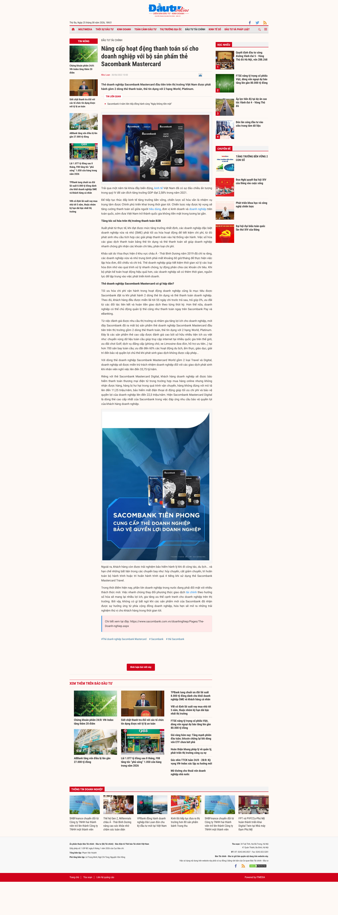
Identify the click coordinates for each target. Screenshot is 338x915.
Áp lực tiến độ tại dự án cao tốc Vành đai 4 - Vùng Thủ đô (251, 102)
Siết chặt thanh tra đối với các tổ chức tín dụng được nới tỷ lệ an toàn (82, 103)
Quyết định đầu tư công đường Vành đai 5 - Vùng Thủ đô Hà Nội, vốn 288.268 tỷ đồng (251, 56)
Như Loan (105, 75)
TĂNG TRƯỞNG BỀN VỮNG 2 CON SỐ (252, 158)
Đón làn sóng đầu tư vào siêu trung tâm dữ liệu (249, 123)
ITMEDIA (260, 877)
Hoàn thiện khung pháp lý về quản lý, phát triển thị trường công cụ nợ (191, 751)
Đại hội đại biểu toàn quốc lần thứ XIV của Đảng (250, 227)
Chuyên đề (224, 148)
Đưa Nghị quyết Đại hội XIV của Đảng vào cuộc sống (251, 181)
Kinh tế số (215, 29)
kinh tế (158, 188)
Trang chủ (74, 877)
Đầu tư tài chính (195, 29)
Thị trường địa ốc (171, 29)
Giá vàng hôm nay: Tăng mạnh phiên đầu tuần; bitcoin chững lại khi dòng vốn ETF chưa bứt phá (191, 738)
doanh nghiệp (197, 209)
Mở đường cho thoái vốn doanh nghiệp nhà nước (188, 772)
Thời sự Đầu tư (105, 29)
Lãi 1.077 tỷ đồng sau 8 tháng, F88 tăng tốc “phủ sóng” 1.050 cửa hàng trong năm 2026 (141, 762)
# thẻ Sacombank (175, 639)
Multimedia (85, 29)
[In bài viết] (200, 75)
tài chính (191, 592)
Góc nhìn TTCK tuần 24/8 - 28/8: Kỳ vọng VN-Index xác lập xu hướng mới (191, 761)
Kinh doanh (124, 29)
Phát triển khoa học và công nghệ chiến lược (251, 204)
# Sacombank (156, 639)
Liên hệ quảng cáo (105, 877)
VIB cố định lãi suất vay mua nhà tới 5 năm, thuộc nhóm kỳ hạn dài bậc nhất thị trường (191, 710)
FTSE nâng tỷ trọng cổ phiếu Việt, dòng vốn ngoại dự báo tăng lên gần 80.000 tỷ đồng (191, 724)
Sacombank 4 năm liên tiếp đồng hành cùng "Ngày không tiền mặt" (139, 104)
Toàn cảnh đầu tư (145, 29)
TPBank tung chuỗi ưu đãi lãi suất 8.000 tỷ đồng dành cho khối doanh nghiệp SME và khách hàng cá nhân (190, 696)
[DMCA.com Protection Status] (258, 866)
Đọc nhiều (223, 44)
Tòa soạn (87, 877)
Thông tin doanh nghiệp (87, 789)
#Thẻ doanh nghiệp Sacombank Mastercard (123, 639)
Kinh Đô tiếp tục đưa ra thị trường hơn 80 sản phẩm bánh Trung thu (185, 822)
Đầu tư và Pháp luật (236, 29)
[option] (85, 813)
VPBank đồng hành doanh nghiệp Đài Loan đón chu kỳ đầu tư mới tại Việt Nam (152, 822)
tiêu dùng (155, 209)
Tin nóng (83, 41)
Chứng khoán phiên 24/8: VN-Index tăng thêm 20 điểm (82, 69)
